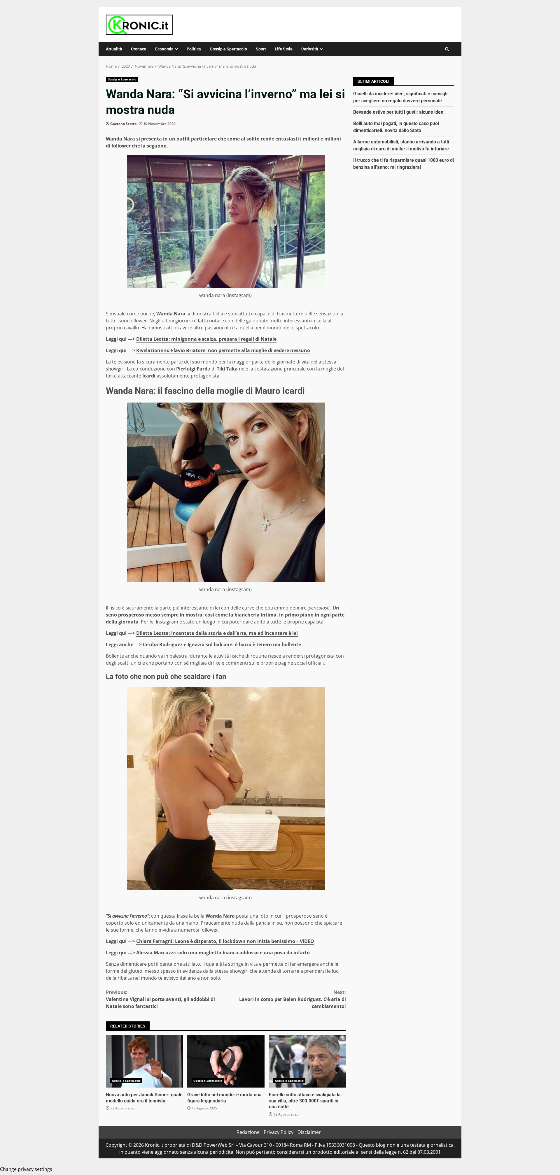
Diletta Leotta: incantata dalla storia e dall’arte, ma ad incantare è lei (217, 633)
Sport (261, 49)
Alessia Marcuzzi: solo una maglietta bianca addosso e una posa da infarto (223, 952)
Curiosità (309, 49)
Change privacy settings (26, 1169)
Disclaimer (309, 1132)
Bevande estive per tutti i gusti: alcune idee (398, 112)
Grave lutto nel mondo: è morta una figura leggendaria (225, 1061)
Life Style (284, 49)
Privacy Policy (278, 1132)
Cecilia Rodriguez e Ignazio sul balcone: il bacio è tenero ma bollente (222, 644)
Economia (164, 49)
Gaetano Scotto (123, 123)
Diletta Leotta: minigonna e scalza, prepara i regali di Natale (206, 339)
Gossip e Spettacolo (228, 49)
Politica (194, 49)
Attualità (114, 49)
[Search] (447, 49)
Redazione (248, 1132)
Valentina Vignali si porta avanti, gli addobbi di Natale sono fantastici (160, 999)
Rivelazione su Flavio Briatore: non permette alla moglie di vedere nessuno (223, 350)
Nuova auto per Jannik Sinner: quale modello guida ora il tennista (144, 1061)
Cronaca (138, 49)
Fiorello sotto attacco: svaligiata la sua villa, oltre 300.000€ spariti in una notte (307, 1061)
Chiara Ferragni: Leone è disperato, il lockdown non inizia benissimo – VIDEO (225, 941)
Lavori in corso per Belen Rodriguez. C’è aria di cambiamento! (292, 999)
